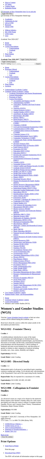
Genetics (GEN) (18, 162)
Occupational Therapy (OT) (22, 250)
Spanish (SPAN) (18, 283)
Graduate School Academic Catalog (17, 91)
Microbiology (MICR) (20, 224)
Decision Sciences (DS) (21, 143)
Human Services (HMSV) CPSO (24, 186)
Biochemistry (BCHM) (21, 116)
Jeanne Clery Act (10, 431)
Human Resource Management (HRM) (26, 184)
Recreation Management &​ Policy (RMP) (27, 272)
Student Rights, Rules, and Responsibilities (19, 294)
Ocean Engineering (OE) (21, 251)
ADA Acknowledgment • (14, 427)
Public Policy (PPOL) (20, 270)
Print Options (9, 54)
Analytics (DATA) (19, 108)
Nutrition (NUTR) (19, 248)
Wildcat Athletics (10, 30)
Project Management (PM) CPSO (24, 263)
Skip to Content (10, 2)
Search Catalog (6, 64)
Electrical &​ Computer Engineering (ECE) (27, 155)
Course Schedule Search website (17, 317)
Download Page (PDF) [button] (12, 453)
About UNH (9, 27)
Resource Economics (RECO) (23, 278)
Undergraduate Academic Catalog (16, 89)
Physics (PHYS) (18, 257)
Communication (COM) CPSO (23, 129)
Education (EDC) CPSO (21, 151)
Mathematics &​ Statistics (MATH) (24, 218)
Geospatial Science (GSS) (22, 164)
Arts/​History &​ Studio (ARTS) (23, 114)
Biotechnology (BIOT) (21, 119)
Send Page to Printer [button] (12, 446)
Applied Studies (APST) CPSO (23, 112)
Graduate (12, 50)
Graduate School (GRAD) (22, 168)
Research (8, 25)
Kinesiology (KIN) (19, 197)
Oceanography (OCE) (20, 253)
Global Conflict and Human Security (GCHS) (28, 166)
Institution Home (10, 8)
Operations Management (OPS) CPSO (26, 255)
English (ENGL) (18, 157)
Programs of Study (15, 97)
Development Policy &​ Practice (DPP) (26, 145)
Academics (8, 19)
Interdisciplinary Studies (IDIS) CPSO (26, 194)
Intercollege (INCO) (20, 192)
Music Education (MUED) (22, 231)
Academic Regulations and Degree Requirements (25, 93)
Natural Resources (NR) (21, 240)
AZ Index (8, 4)
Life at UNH (9, 23)
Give (6, 36)
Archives (8, 56)
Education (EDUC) (19, 153)
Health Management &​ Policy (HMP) (25, 175)
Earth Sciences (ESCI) (20, 147)
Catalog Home (10, 6)
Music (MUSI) (18, 229)
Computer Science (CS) (21, 134)
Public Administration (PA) (22, 266)
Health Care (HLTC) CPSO (22, 171)
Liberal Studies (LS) (20, 203)
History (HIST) (18, 177)
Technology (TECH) (20, 287)
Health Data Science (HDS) (22, 173)
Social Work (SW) (19, 279)
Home (7, 43)
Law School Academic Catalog (15, 292)
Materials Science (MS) (21, 216)
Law (10, 52)
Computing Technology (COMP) (24, 138)
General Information (16, 95)
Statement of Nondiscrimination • (16, 429)
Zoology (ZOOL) (19, 291)
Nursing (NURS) (19, 246)
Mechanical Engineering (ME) (23, 222)
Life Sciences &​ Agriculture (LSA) (25, 205)
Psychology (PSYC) (20, 264)
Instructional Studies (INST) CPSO (25, 188)
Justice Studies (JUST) (20, 196)
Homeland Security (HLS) (22, 179)
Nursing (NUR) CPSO (21, 244)
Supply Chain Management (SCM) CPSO (27, 285)
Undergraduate (14, 48)
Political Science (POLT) (21, 261)
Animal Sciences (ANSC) (22, 110)
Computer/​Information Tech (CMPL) (25, 136)
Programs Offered (11, 69)
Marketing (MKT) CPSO (21, 214)
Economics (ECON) (20, 149)
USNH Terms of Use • (13, 426)
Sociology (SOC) (19, 281)
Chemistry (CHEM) (20, 125)
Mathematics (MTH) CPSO (22, 220)
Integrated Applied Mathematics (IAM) (26, 190)
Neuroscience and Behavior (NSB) (25, 242)
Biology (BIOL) (18, 117)
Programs (8, 45)
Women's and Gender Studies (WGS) (25, 289)
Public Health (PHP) (20, 268)
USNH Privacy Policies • (14, 424)
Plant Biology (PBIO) (20, 259)
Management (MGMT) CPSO (23, 207)
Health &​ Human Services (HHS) (24, 170)
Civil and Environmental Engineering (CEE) (28, 127)
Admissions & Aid (11, 21)
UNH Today (9, 34)
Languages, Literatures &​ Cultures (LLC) (27, 199)
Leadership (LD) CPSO (21, 201)
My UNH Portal (10, 32)
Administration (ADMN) (21, 103)
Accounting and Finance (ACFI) (24, 101)
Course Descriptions (11, 46)
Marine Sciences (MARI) (21, 209)
